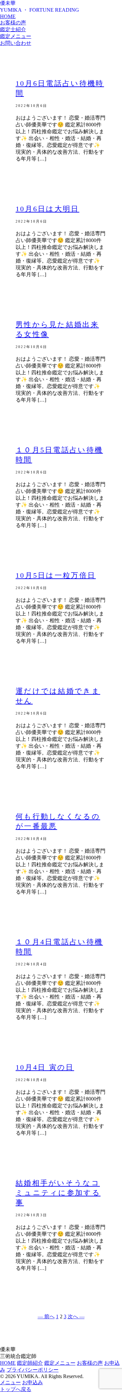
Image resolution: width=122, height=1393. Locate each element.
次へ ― (76, 1316)
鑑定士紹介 (13, 29)
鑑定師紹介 (30, 1363)
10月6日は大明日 (47, 209)
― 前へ (46, 1316)
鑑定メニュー (15, 36)
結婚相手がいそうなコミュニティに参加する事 (58, 1192)
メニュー (10, 1382)
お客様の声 (13, 22)
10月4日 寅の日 (45, 1067)
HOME (8, 16)
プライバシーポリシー (33, 1370)
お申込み (32, 1382)
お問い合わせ (15, 43)
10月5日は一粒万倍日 (56, 575)
